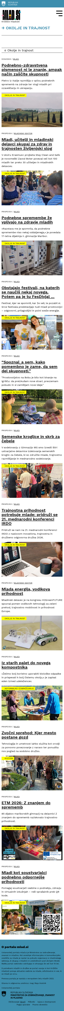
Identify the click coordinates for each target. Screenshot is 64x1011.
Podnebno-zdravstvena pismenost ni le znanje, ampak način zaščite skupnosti (32, 69)
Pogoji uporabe (23, 1005)
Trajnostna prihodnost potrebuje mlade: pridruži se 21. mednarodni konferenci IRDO (30, 517)
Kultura (9, 758)
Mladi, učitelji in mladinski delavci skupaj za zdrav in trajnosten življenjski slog (27, 144)
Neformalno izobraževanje (19, 688)
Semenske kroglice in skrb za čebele (31, 438)
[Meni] (59, 13)
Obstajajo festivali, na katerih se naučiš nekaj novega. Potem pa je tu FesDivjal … (31, 292)
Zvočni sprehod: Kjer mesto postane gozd (29, 735)
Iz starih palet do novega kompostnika (26, 665)
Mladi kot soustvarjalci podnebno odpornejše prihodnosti (24, 877)
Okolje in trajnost (15, 95)
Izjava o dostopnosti (46, 1002)
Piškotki (31, 1002)
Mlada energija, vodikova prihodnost (26, 591)
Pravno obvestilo (39, 1005)
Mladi (16, 59)
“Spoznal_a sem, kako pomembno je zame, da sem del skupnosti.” (29, 366)
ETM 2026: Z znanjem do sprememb (26, 805)
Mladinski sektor (23, 133)
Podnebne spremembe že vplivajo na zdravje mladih (27, 220)
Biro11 (22, 1002)
